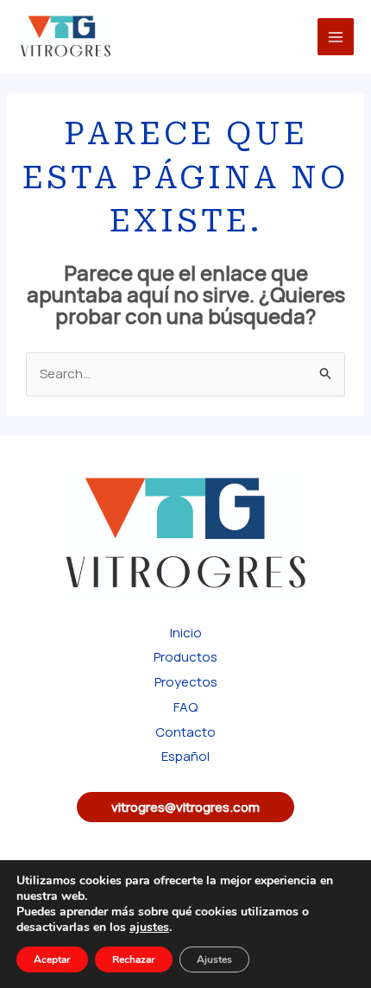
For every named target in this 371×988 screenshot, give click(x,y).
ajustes (149, 927)
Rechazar (133, 959)
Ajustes (214, 959)
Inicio (186, 633)
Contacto (185, 732)
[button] (185, 807)
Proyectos (185, 682)
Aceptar (52, 959)
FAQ (185, 707)
